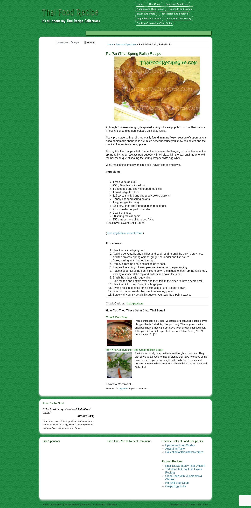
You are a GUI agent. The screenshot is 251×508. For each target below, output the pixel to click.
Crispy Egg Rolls (175, 486)
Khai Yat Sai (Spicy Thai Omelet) (185, 465)
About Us (86, 504)
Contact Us (99, 504)
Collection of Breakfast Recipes (184, 452)
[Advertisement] (148, 33)
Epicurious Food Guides (180, 445)
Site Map (112, 504)
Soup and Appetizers (126, 44)
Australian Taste (175, 448)
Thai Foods (202, 504)
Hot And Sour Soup (177, 482)
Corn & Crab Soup (117, 317)
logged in (123, 388)
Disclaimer (56, 504)
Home (110, 44)
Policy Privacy (72, 504)
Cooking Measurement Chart (124, 233)
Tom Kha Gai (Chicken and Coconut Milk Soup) (134, 349)
